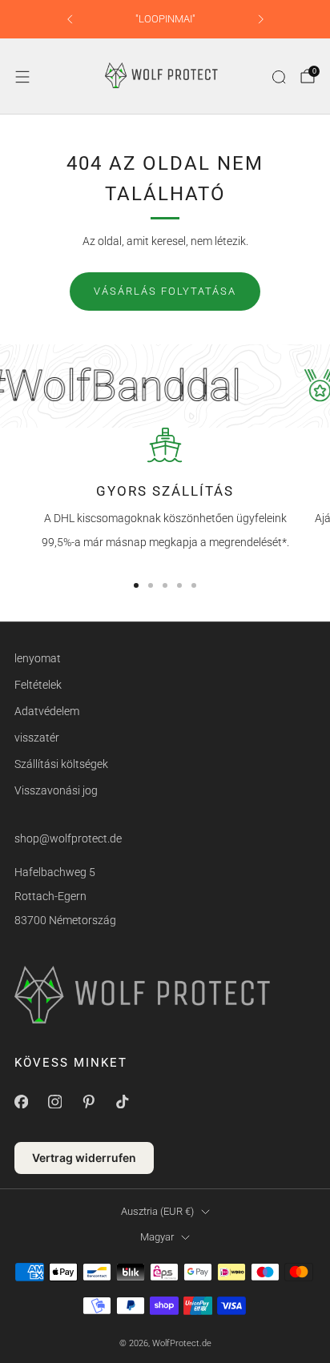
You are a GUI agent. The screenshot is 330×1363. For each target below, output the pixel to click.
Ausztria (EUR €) (157, 1211)
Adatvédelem (46, 711)
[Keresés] (279, 77)
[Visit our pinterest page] (88, 1101)
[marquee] (165, 386)
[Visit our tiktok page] (122, 1101)
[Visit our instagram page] (54, 1101)
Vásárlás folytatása (165, 291)
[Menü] (22, 77)
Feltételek (38, 684)
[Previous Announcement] (69, 19)
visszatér (36, 737)
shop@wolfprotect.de (68, 838)
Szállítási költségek (61, 764)
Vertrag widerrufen (84, 1157)
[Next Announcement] (261, 19)
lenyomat (37, 658)
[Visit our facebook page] (21, 1101)
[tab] (136, 585)
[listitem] (165, 19)
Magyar (157, 1237)
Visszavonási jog (56, 790)
